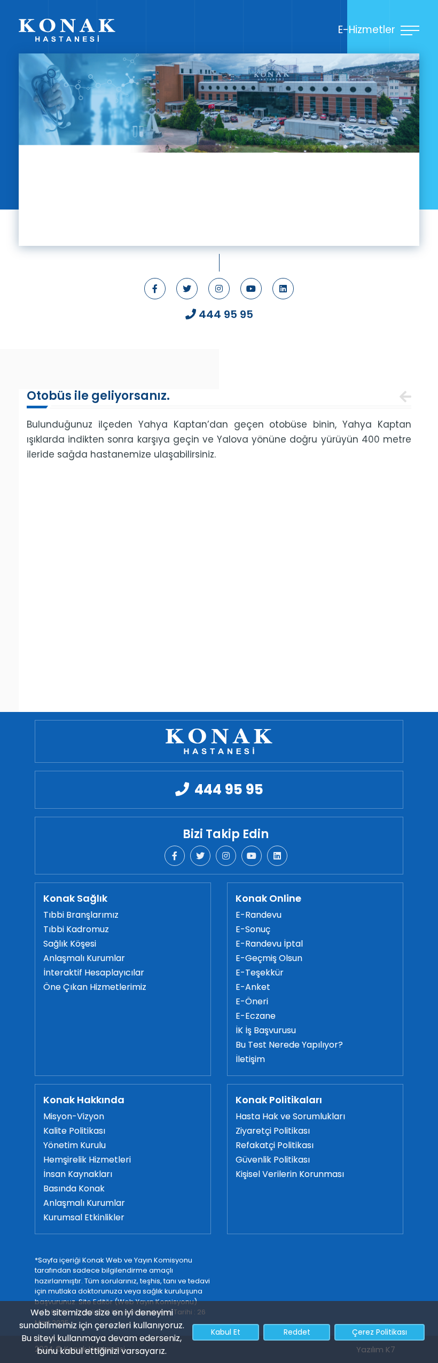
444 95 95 (226, 314)
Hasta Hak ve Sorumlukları (290, 1116)
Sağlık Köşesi (69, 944)
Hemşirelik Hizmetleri (87, 1159)
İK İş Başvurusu (266, 1030)
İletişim (250, 1059)
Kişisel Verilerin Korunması (290, 1174)
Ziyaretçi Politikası (273, 1131)
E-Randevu (258, 915)
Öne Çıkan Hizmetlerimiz (94, 987)
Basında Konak (74, 1188)
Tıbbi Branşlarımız (81, 915)
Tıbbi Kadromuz (76, 929)
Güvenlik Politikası (273, 1159)
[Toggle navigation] (404, 351)
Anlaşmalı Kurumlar (84, 958)
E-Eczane (256, 1016)
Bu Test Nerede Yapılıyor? (289, 1045)
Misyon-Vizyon (73, 1116)
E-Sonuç (253, 929)
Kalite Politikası (74, 1131)
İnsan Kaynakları (77, 1174)
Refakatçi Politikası (275, 1145)
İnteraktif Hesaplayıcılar (93, 972)
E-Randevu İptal (269, 944)
